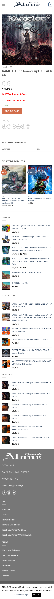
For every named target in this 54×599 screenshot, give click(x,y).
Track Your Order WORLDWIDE (16, 534)
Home (4, 67)
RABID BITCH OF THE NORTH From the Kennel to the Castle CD (13, 200)
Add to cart (12, 111)
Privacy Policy (8, 519)
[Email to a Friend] (18, 126)
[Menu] (3, 4)
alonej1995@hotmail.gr (12, 485)
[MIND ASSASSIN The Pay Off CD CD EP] (40, 179)
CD (11, 67)
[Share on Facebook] (9, 126)
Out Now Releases (10, 555)
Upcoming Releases (11, 550)
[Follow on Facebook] (4, 492)
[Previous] (2, 188)
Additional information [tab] (14, 142)
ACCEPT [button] (36, 595)
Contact (5, 514)
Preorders (6, 565)
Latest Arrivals (8, 560)
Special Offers (8, 570)
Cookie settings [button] (21, 594)
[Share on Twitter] (14, 126)
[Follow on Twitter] (14, 492)
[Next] (52, 188)
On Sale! (5, 575)
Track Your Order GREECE (14, 529)
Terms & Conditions (11, 524)
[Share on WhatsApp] (4, 126)
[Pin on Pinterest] (23, 126)
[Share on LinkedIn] (28, 126)
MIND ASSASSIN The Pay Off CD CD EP (40, 199)
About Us (6, 509)
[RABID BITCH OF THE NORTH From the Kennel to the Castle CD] (14, 179)
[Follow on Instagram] (9, 492)
